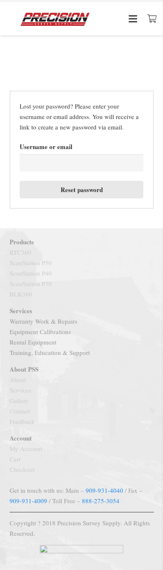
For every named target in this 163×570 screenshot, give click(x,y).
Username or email (46, 146)
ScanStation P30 (31, 283)
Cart (15, 459)
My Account (26, 448)
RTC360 (20, 252)
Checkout (22, 469)
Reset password (82, 189)
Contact (20, 411)
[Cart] (152, 18)
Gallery (19, 400)
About (18, 379)
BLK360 (21, 294)
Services (20, 390)
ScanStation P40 (31, 273)
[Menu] (133, 18)
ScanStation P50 (31, 262)
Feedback (22, 421)
